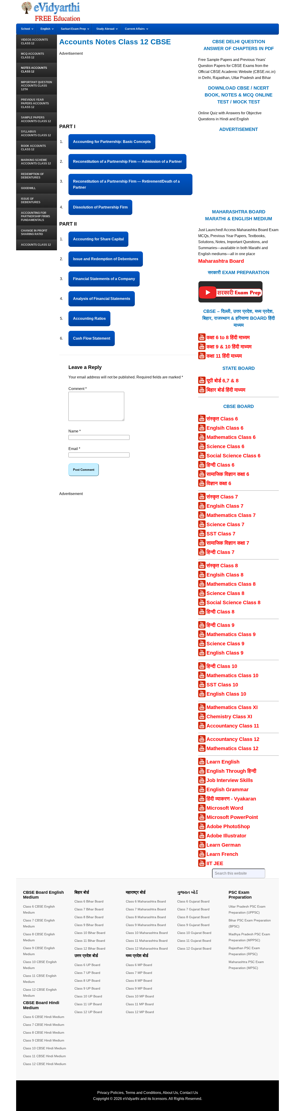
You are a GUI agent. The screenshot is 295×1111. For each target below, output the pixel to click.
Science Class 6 (225, 446)
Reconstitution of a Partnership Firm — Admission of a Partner (127, 161)
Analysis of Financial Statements (101, 299)
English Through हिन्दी (231, 771)
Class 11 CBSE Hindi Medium (44, 1056)
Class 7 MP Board (139, 973)
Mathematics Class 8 (231, 584)
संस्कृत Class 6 (222, 419)
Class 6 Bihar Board (88, 901)
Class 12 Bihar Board (89, 948)
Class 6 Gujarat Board (193, 901)
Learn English (222, 762)
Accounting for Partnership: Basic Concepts (112, 142)
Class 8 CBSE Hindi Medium (43, 1032)
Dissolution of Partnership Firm (100, 207)
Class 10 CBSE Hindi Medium (44, 1048)
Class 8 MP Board (139, 980)
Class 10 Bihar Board (89, 933)
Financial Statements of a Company (104, 279)
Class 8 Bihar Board (88, 917)
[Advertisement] (128, 89)
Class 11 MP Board (140, 1004)
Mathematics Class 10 (232, 675)
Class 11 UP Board (88, 1004)
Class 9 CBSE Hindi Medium (43, 1040)
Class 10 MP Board (140, 996)
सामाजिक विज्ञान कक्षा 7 (227, 543)
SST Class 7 (220, 534)
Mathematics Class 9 (231, 634)
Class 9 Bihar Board (88, 925)
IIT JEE (214, 863)
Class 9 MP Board (139, 988)
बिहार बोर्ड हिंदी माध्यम (225, 390)
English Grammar (227, 789)
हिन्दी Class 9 (220, 625)
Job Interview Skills (229, 780)
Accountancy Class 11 (232, 726)
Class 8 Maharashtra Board (146, 917)
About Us (170, 1093)
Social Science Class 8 (233, 602)
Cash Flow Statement (91, 338)
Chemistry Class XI (229, 716)
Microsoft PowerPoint (232, 817)
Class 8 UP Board (87, 980)
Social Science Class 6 (233, 456)
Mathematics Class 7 (231, 515)
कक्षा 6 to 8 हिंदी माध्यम (228, 337)
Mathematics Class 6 (231, 437)
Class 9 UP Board (87, 988)
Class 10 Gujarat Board (194, 933)
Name (74, 431)
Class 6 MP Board (139, 965)
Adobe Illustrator (226, 836)
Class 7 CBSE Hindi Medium (43, 1024)
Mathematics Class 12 (232, 748)
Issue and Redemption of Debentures (105, 259)
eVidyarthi (131, 1099)
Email (74, 449)
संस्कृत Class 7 (222, 497)
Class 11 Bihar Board (89, 940)
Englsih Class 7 (224, 506)
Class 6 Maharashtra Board (146, 901)
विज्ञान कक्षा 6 (218, 483)
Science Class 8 (225, 593)
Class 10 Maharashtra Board (147, 933)
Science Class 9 (225, 643)
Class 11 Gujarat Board (194, 940)
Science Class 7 (225, 524)
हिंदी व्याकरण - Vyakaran (231, 799)
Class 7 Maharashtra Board (146, 909)
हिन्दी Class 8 (220, 612)
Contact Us (189, 1093)
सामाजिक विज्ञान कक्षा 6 (227, 474)
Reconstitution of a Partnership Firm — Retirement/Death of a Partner (126, 184)
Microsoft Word (224, 808)
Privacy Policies (110, 1093)
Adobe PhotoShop (228, 826)
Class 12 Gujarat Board (194, 948)
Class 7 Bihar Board (88, 909)
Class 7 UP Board (87, 973)
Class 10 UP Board (88, 996)
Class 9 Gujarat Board (193, 925)
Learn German (223, 845)
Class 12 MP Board (140, 1012)
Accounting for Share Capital (98, 239)
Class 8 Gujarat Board (193, 917)
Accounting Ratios (89, 318)
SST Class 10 (222, 685)
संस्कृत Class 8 (222, 565)
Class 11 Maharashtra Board (147, 940)
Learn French (222, 854)
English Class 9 (224, 653)
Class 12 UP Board (88, 1012)
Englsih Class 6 (224, 428)
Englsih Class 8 (224, 575)
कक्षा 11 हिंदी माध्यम (224, 356)
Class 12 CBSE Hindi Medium (44, 1064)
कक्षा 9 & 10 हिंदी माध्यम (228, 347)
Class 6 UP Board (87, 965)
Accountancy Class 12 (232, 739)
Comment (77, 389)
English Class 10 (226, 694)
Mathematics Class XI (232, 707)
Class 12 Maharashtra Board (147, 948)
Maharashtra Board (221, 261)
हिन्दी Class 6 (220, 465)
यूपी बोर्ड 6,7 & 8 (222, 380)
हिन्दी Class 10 (221, 666)
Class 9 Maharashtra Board (146, 925)
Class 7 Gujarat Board (193, 909)
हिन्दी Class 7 (220, 552)
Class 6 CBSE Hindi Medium (43, 1017)
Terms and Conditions (143, 1093)
